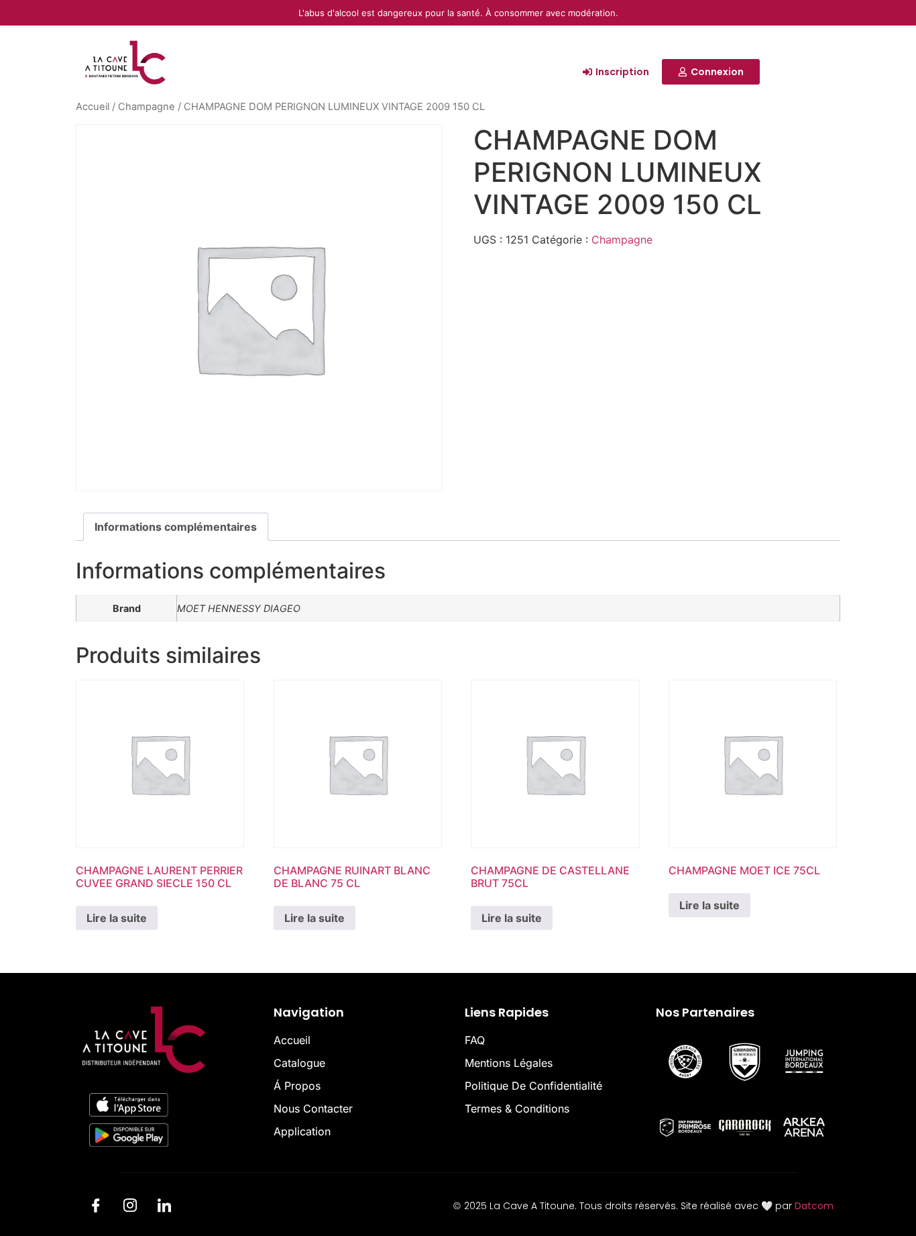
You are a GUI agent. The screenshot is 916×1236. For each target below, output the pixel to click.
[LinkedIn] (164, 1207)
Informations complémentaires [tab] (176, 526)
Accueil (92, 107)
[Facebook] (95, 1207)
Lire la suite (117, 918)
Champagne (146, 107)
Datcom (814, 1206)
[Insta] (130, 1207)
